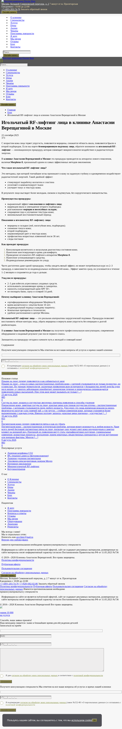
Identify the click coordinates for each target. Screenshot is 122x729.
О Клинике (13, 479)
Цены (13, 25)
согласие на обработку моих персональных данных (45, 366)
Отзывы (14, 41)
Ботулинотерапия (16, 469)
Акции (13, 28)
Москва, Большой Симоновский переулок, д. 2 (25, 4)
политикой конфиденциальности (88, 675)
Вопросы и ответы (16, 513)
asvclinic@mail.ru (24, 537)
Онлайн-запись (9, 12)
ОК (94, 720)
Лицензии (12, 524)
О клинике (15, 17)
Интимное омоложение (19, 463)
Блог (12, 44)
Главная (11, 110)
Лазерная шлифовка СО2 (20, 453)
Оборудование (14, 521)
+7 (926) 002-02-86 (28, 583)
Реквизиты (12, 526)
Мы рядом (15, 39)
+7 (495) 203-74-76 (10, 9)
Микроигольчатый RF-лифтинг (23, 466)
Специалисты (17, 20)
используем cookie (81, 720)
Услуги (14, 23)
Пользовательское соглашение (16, 568)
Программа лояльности (22, 33)
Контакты (15, 47)
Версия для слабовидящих (14, 540)
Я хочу (13, 36)
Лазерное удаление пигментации (24, 458)
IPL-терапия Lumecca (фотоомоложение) (28, 455)
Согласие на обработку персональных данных (24, 572)
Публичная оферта (10, 564)
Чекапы (14, 31)
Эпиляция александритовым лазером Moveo (29, 461)
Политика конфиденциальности (17, 560)
